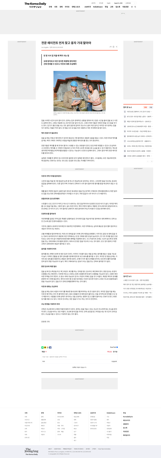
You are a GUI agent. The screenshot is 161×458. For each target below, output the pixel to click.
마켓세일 (109, 434)
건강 (58, 420)
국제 (26, 434)
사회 (55, 6)
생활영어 (126, 424)
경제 (61, 6)
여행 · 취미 (60, 425)
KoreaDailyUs (128, 416)
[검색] (135, 7)
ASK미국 (88, 6)
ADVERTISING (57, 449)
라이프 (67, 6)
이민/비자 (27, 425)
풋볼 (75, 434)
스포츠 (75, 423)
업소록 (118, 6)
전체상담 (92, 417)
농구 (75, 431)
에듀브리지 (126, 420)
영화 (75, 420)
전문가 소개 (93, 423)
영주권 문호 (93, 428)
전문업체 (109, 428)
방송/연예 (76, 417)
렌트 (108, 420)
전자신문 (101, 3)
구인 (108, 417)
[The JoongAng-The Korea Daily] (31, 451)
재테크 (43, 425)
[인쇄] (113, 47)
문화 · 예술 (60, 431)
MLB (75, 428)
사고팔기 (109, 431)
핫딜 (106, 6)
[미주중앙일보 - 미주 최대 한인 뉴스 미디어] (35, 5)
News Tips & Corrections (104, 449)
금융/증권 (43, 423)
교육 (111, 6)
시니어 (59, 434)
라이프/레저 (60, 417)
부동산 (43, 428)
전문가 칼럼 (93, 420)
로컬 (151, 107)
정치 (26, 431)
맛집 (108, 437)
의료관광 (125, 6)
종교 (58, 423)
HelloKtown (98, 6)
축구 (75, 440)
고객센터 (94, 449)
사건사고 (27, 420)
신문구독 (93, 3)
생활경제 (43, 420)
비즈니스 (43, 431)
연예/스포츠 (76, 6)
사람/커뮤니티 (28, 423)
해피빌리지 (126, 435)
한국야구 (76, 425)
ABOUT (50, 449)
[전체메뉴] (132, 7)
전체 (50, 6)
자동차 (43, 434)
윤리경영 (88, 449)
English (108, 3)
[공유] (117, 47)
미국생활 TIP (93, 425)
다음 (151, 161)
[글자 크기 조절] (110, 47)
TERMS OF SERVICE (78, 449)
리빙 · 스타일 (61, 428)
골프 (75, 437)
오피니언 (27, 437)
